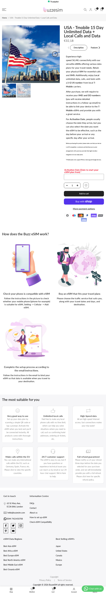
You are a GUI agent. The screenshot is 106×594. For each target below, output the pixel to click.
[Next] (55, 54)
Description (79, 47)
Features (94, 47)
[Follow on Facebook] (5, 525)
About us (33, 512)
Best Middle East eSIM (13, 565)
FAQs (32, 503)
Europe (59, 565)
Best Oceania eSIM (11, 569)
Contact (33, 508)
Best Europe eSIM (11, 555)
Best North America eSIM (14, 560)
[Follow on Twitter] (13, 525)
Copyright (54, 577)
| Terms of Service (61, 580)
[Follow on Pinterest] (5, 531)
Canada (59, 555)
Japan (58, 546)
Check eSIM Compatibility (41, 522)
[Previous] (7, 54)
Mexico (59, 560)
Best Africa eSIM (10, 551)
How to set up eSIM (38, 517)
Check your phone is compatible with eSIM (26, 293)
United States (61, 551)
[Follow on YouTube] (13, 531)
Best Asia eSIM (9, 546)
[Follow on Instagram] (20, 525)
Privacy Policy (45, 580)
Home (4, 18)
